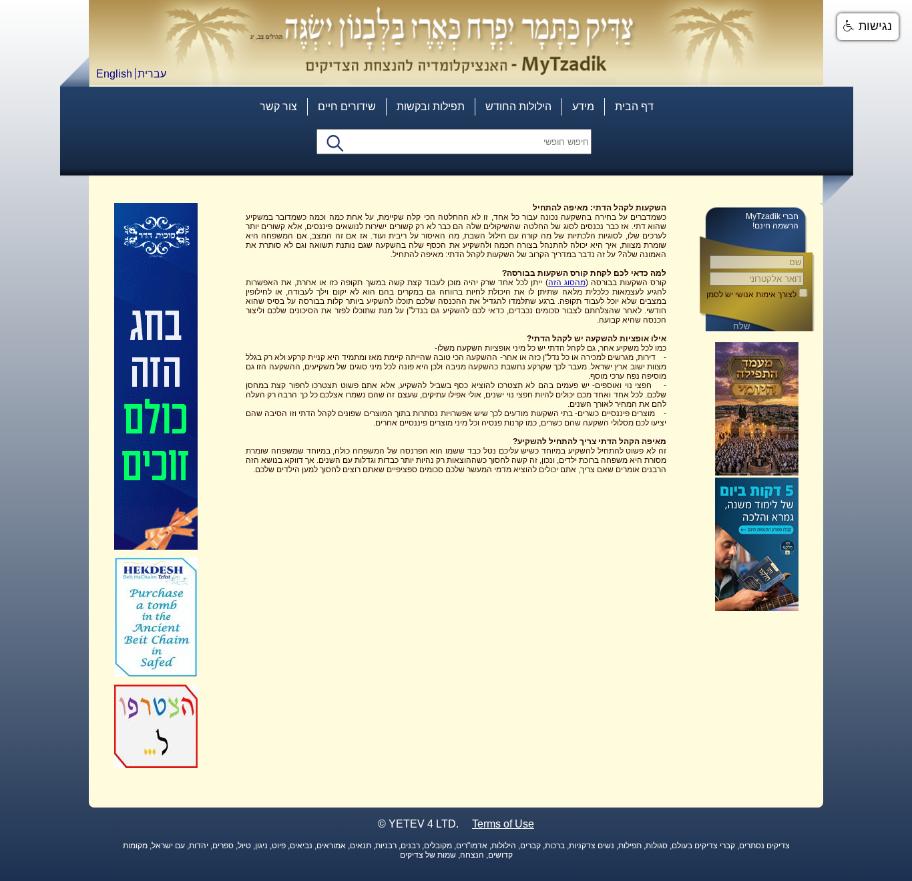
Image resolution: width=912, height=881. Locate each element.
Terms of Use (503, 824)
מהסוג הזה (567, 282)
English (114, 73)
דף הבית (634, 106)
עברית (152, 73)
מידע (583, 106)
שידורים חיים (347, 106)
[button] (868, 26)
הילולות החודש (518, 106)
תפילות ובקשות (431, 106)
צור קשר (278, 106)
